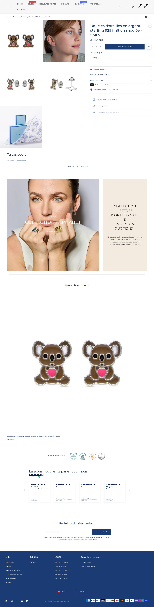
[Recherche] (120, 6)
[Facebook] (6, 601)
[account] (126, 6)
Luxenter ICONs (86, 562)
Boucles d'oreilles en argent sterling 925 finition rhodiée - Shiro (33, 436)
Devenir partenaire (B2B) (89, 566)
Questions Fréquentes (13, 570)
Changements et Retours (14, 574)
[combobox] (66, 592)
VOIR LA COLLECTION (52, 231)
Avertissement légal (61, 574)
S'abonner (100, 532)
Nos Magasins (10, 562)
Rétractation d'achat (61, 578)
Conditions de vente (61, 566)
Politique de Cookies (61, 562)
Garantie (8, 582)
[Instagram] (12, 601)
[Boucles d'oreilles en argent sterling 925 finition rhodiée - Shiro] (77, 363)
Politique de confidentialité (88, 540)
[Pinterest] (27, 601)
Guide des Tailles (11, 578)
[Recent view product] (132, 6)
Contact (8, 566)
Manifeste (33, 562)
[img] (78, 475)
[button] (150, 25)
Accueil (9, 17)
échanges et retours (114, 112)
